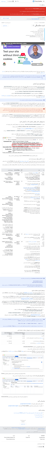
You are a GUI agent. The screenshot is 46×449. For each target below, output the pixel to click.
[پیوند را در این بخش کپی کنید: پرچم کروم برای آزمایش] (32, 83)
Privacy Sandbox (42, 22)
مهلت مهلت (21, 161)
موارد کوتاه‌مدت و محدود (26, 297)
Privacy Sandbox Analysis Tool (9, 437)
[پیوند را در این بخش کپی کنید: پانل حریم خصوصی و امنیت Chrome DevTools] (22, 346)
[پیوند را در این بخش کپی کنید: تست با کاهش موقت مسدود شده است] (28, 159)
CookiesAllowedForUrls (36, 191)
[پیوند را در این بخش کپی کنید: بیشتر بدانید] (37, 410)
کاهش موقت (26, 161)
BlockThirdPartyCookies (35, 314)
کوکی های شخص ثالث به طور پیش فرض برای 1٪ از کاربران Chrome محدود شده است (28, 412)
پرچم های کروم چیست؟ (38, 414)
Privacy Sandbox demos (10, 439)
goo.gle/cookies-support (13, 405)
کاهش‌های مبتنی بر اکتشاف (32, 241)
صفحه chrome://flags (30, 128)
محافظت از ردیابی (35, 172)
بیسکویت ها (42, 5)
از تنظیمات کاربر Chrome (28, 292)
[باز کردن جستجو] (18, 1)
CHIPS (31, 298)
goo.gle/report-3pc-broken (25, 403)
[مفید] (4, 23)
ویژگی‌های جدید (7, 95)
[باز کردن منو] (44, 1)
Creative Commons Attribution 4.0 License (18, 427)
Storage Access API (30, 190)
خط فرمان (22, 128)
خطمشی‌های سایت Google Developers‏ (24, 428)
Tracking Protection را (34, 184)
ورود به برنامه (3, 1)
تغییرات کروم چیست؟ (38, 416)
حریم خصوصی (39, 443)
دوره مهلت (27, 234)
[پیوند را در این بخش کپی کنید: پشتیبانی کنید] (36, 401)
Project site (28, 437)
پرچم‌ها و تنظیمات (37, 193)
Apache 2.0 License (41, 428)
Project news (42, 439)
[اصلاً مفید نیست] (2, 23)
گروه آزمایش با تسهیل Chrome (35, 197)
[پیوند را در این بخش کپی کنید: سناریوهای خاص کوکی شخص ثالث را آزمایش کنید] (18, 121)
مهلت (22, 351)
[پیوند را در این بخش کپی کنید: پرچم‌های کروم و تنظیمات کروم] (31, 290)
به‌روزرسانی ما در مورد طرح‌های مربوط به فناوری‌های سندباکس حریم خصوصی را (33, 11)
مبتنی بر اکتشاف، (11, 351)
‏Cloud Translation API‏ (35, 18)
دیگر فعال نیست (38, 343)
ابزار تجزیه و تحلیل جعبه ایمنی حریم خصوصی (17, 75)
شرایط (44, 443)
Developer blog (42, 437)
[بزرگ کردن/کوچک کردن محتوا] (39, 28)
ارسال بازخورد (5, 25)
